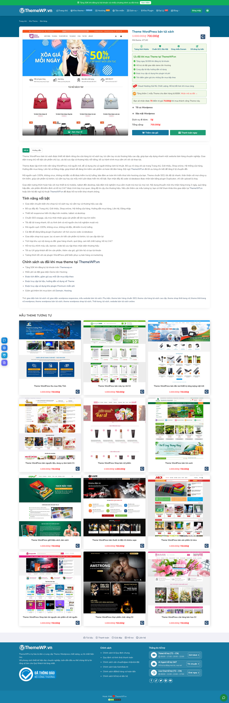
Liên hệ (142, 637)
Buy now (188, 132)
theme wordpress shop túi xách (77, 301)
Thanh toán (103, 637)
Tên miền (119, 10)
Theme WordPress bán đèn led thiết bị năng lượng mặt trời (179, 386)
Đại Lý (161, 10)
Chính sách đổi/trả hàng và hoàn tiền (119, 671)
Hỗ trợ (130, 637)
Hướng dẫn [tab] (36, 150)
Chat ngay (192, 672)
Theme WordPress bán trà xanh (179, 463)
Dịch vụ (132, 10)
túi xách (105, 301)
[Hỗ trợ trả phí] (4, 355)
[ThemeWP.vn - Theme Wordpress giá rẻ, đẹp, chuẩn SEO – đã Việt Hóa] (35, 10)
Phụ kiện (107, 298)
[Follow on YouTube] (170, 681)
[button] (196, 10)
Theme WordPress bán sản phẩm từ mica (179, 540)
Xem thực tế (76, 132)
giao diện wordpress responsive (64, 298)
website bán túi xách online (122, 301)
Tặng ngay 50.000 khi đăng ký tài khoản (152, 61)
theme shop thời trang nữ (179, 298)
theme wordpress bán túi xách (49, 301)
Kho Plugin (148, 10)
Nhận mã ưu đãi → (189, 93)
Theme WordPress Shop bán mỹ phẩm (114, 463)
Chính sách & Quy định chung (116, 653)
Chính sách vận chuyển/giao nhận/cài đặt (121, 662)
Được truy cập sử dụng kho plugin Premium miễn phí (50, 286)
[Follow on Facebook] (151, 681)
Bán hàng (43, 21)
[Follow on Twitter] (161, 681)
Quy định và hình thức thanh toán (118, 657)
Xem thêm (145, 2)
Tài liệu (89, 637)
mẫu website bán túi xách (90, 298)
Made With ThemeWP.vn (115, 696)
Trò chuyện (192, 664)
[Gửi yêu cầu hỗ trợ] (4, 348)
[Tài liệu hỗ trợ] (4, 363)
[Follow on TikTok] (156, 681)
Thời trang (97, 301)
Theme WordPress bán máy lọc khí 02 (114, 386)
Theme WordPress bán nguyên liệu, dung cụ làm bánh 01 (50, 463)
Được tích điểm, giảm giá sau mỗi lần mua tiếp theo (49, 276)
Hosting (101, 10)
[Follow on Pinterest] (166, 681)
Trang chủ (63, 10)
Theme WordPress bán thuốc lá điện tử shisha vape (114, 540)
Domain (59, 290)
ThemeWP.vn (137, 169)
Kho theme (78, 10)
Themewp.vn (66, 267)
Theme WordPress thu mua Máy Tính (50, 386)
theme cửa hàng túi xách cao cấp (152, 298)
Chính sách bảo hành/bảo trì (115, 667)
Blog (175, 10)
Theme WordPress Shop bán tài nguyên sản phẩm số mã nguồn (50, 617)
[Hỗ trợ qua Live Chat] (4, 340)
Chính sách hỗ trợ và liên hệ (115, 676)
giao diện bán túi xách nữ (38, 298)
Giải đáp (118, 637)
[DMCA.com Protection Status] (114, 699)
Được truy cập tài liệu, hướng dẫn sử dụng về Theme (49, 281)
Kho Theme (33, 21)
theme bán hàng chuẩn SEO (124, 298)
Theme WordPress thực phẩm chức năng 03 (114, 617)
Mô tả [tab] (26, 150)
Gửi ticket (193, 655)
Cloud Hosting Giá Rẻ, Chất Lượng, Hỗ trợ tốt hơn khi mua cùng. (166, 86)
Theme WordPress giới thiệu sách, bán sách (50, 540)
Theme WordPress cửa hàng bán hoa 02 (179, 617)
